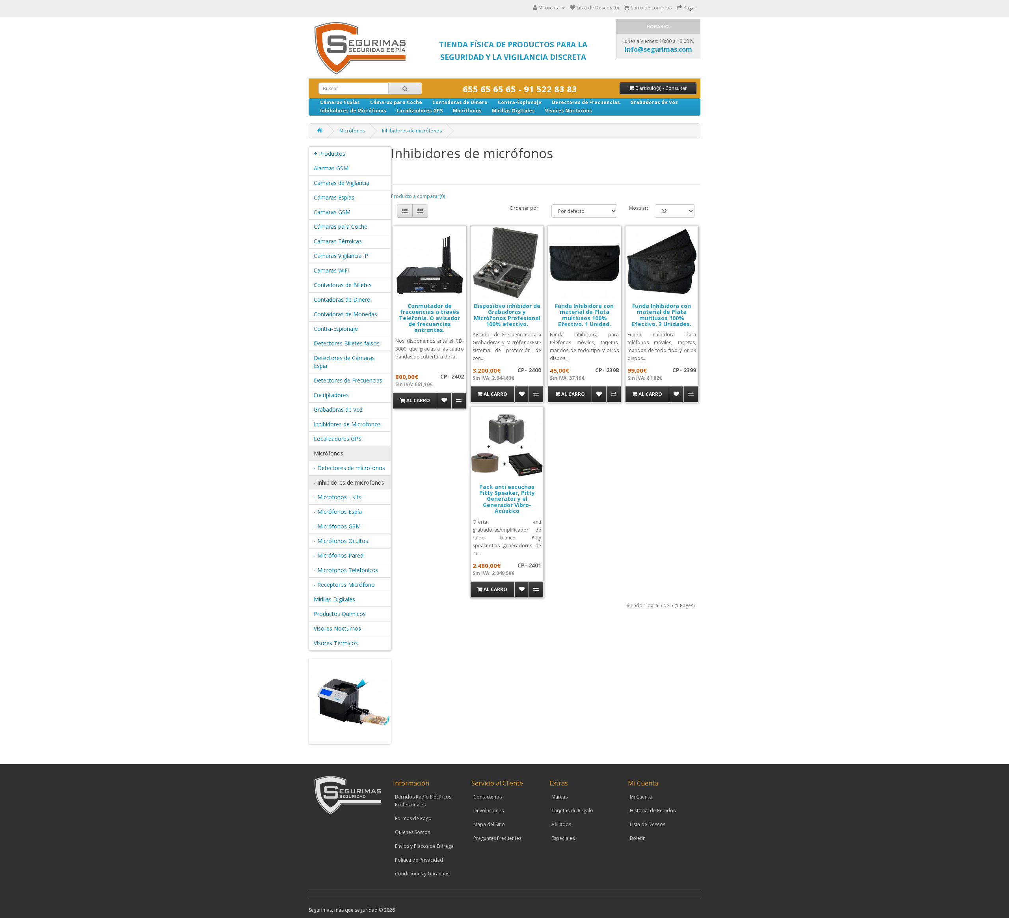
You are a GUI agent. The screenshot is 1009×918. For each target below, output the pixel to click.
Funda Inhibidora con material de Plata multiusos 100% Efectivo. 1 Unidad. (584, 315)
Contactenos (487, 796)
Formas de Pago (413, 818)
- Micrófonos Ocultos (341, 541)
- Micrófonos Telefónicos (346, 570)
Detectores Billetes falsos (347, 343)
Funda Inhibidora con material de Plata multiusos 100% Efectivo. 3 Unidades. (661, 315)
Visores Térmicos (336, 643)
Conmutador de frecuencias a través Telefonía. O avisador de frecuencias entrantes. (429, 318)
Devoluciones (488, 810)
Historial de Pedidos (653, 810)
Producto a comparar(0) (418, 196)
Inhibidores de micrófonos (412, 130)
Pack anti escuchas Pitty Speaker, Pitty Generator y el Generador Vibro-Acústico (507, 499)
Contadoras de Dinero (460, 102)
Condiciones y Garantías (422, 873)
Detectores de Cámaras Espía (344, 361)
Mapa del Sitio (489, 824)
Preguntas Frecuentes (497, 838)
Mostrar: (636, 208)
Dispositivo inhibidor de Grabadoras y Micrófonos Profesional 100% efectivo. (507, 315)
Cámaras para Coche (396, 102)
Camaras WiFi (331, 270)
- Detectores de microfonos (349, 468)
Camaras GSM (332, 212)
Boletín (638, 838)
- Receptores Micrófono (344, 584)
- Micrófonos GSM (337, 526)
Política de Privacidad (419, 859)
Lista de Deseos (647, 824)
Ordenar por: (525, 208)
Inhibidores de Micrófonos (353, 110)
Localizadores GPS (420, 110)
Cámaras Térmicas (338, 241)
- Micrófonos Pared (338, 555)
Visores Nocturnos (568, 110)
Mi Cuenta (641, 796)
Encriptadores (331, 395)
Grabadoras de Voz (654, 102)
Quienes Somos (412, 832)
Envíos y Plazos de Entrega (424, 846)
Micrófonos (467, 110)
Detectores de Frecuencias (586, 102)
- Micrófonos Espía (338, 511)
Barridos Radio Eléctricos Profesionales (423, 800)
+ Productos (329, 153)
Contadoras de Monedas (345, 314)
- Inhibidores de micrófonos (349, 482)
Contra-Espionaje (520, 102)
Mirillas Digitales (513, 110)
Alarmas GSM (331, 168)
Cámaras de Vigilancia (341, 183)
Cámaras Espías (340, 102)
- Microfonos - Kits (337, 497)
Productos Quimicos (340, 614)
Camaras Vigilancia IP (341, 255)
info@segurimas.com (658, 49)
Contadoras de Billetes (343, 285)
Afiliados (561, 824)
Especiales (563, 838)
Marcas (559, 796)
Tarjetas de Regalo (572, 810)
